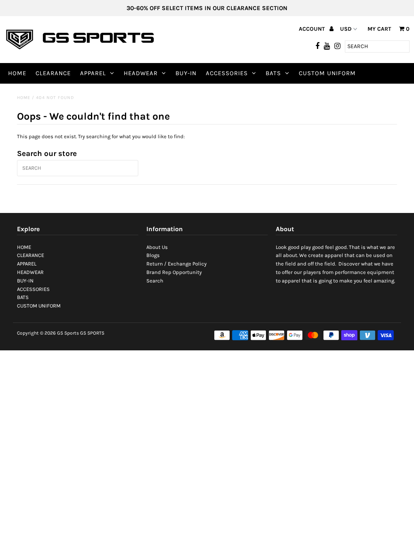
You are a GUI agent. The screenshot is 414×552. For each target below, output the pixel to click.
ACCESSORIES (227, 73)
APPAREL (93, 73)
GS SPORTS (92, 333)
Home (23, 97)
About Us (157, 247)
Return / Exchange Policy (176, 264)
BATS (273, 73)
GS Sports (68, 333)
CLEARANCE (53, 73)
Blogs (153, 255)
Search (154, 281)
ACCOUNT (312, 28)
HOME (17, 73)
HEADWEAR (141, 73)
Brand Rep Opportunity (174, 272)
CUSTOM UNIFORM (327, 73)
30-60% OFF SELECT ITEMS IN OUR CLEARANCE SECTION (207, 8)
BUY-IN (185, 73)
